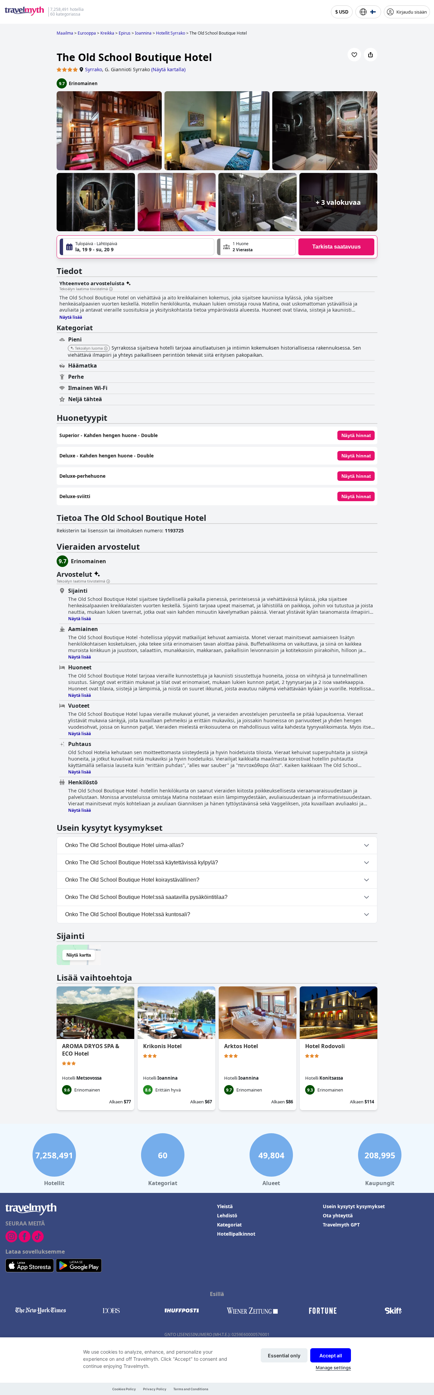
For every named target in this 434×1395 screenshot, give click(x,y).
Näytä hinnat (356, 435)
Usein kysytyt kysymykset (354, 1206)
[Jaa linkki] (370, 54)
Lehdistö (227, 1215)
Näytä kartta (78, 955)
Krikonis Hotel (162, 1046)
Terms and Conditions (190, 1389)
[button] (256, 246)
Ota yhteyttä (338, 1215)
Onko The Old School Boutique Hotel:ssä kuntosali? (127, 914)
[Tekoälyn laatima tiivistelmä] (111, 289)
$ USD (341, 12)
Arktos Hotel (241, 1046)
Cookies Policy (124, 1389)
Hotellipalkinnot (236, 1234)
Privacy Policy (154, 1389)
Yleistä (225, 1206)
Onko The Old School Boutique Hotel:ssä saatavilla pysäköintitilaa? (146, 897)
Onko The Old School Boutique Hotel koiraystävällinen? (132, 880)
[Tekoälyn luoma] (105, 348)
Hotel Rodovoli (325, 1046)
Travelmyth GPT (341, 1224)
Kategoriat (229, 1224)
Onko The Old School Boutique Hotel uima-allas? (124, 845)
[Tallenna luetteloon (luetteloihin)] (354, 54)
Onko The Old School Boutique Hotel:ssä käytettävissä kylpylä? (141, 862)
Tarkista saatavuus (336, 247)
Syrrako (93, 69)
